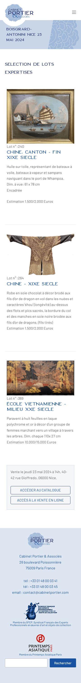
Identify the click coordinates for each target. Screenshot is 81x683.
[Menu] (74, 12)
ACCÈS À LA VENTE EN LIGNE (40, 500)
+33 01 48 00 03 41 (43, 581)
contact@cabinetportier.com (46, 592)
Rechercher (63, 663)
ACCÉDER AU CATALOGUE (40, 490)
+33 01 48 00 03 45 (44, 586)
